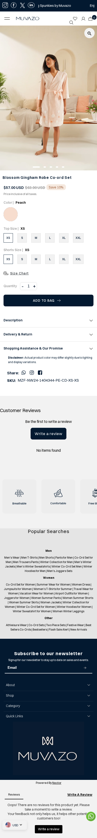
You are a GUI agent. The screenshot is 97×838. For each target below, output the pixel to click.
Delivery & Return (18, 334)
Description (13, 320)
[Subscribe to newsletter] (85, 667)
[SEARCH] (71, 22)
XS (8, 238)
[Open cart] (90, 17)
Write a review (48, 433)
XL (64, 238)
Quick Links (14, 716)
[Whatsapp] (23, 372)
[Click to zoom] (89, 33)
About (10, 685)
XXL (78, 238)
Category (13, 706)
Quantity (10, 286)
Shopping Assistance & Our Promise (33, 348)
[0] (89, 17)
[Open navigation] (8, 18)
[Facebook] (40, 372)
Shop (10, 695)
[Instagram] (32, 372)
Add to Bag (44, 300)
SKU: (11, 380)
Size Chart (19, 273)
